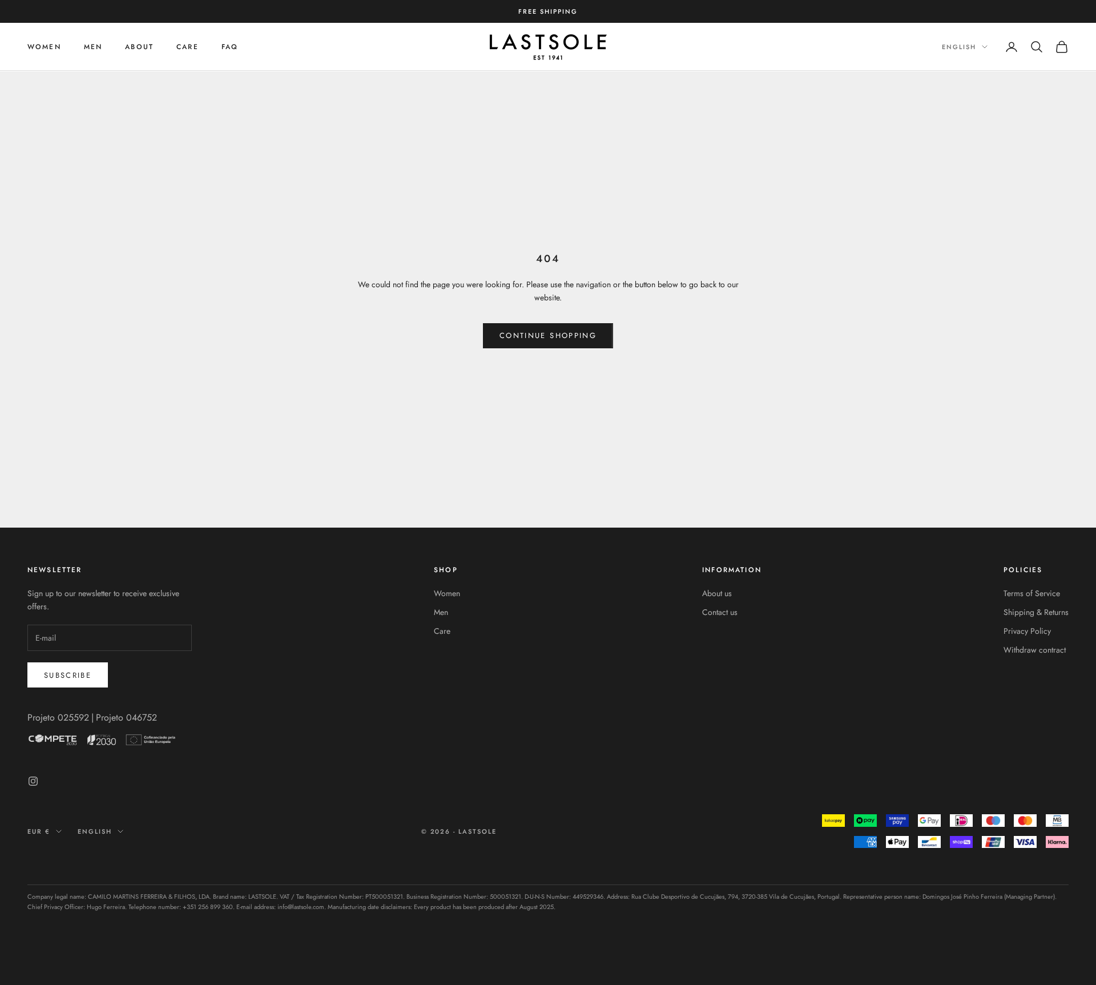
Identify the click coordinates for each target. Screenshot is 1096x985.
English (959, 46)
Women (44, 47)
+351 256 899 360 (208, 906)
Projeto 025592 (58, 717)
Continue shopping (548, 335)
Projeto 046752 (126, 717)
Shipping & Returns (1036, 612)
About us (717, 593)
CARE (187, 47)
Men (441, 612)
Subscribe (67, 675)
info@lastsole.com (300, 906)
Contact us (720, 612)
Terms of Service (1032, 593)
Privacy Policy (1027, 631)
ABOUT (139, 47)
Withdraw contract (1035, 650)
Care (442, 631)
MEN (93, 47)
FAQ (229, 47)
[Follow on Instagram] (33, 781)
